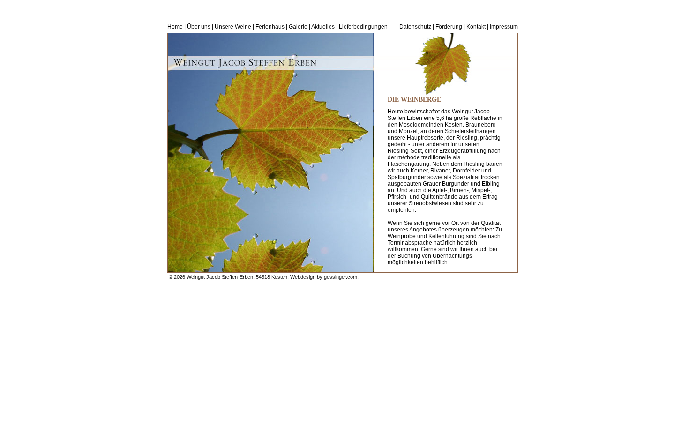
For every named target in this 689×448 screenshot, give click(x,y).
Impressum (504, 26)
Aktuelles (323, 26)
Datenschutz (415, 26)
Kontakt (476, 26)
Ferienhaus (270, 26)
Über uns (198, 26)
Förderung (448, 26)
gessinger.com (340, 277)
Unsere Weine (233, 26)
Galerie (298, 26)
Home (175, 26)
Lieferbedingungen (363, 26)
